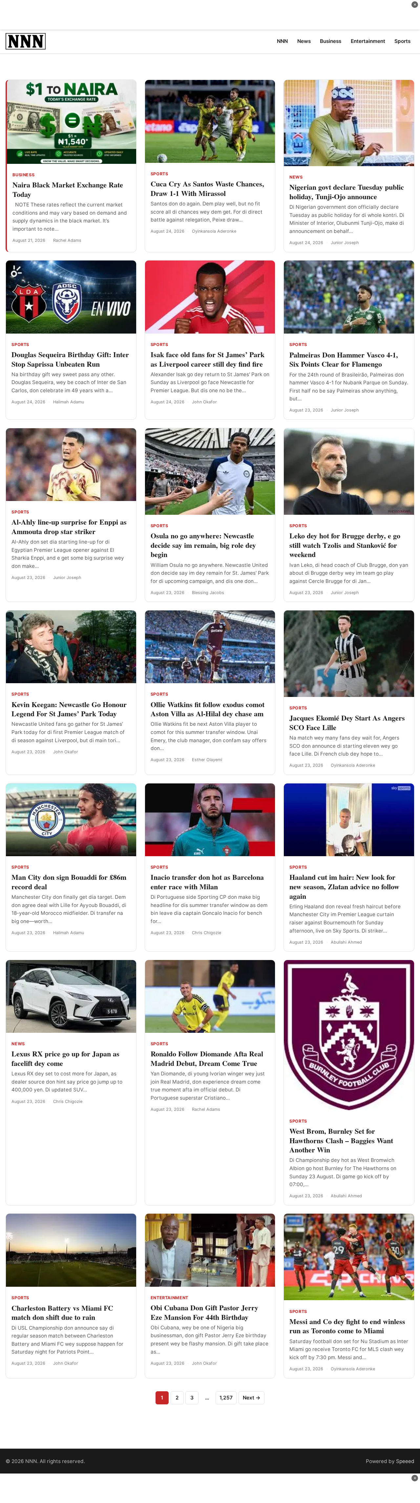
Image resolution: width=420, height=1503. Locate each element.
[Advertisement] (210, 14)
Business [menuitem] (330, 41)
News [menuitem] (304, 41)
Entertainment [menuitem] (368, 41)
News (296, 177)
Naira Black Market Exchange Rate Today (67, 189)
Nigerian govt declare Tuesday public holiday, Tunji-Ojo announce (346, 192)
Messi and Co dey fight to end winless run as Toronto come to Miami (347, 1326)
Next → (252, 1398)
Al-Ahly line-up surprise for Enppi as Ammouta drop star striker (69, 526)
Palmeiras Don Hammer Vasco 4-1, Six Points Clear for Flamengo (343, 359)
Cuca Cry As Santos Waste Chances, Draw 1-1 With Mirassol (207, 188)
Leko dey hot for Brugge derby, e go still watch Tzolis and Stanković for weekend (344, 545)
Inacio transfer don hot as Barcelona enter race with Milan (207, 882)
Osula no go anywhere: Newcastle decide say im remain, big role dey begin (203, 545)
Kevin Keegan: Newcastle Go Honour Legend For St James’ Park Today (69, 709)
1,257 (226, 1398)
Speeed (405, 1461)
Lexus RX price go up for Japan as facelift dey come (65, 1058)
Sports (159, 173)
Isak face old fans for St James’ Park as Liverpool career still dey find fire (207, 359)
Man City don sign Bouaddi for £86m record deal (68, 882)
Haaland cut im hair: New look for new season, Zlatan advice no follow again (344, 886)
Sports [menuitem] (402, 41)
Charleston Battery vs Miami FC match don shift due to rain (62, 1312)
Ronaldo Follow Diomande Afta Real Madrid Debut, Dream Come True (207, 1058)
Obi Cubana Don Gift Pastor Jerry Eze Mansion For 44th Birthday (204, 1312)
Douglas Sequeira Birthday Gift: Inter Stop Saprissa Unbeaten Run (70, 359)
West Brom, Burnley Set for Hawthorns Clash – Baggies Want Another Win (341, 1140)
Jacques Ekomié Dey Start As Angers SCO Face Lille (347, 722)
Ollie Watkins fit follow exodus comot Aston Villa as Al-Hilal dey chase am (207, 709)
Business (23, 174)
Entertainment (169, 1297)
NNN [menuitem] (282, 41)
